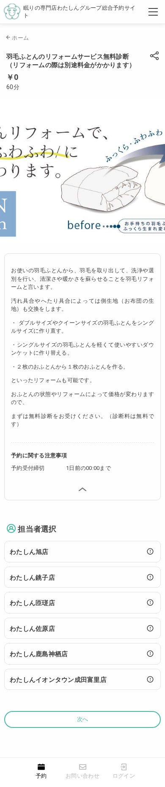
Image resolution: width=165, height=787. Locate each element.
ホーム (20, 38)
